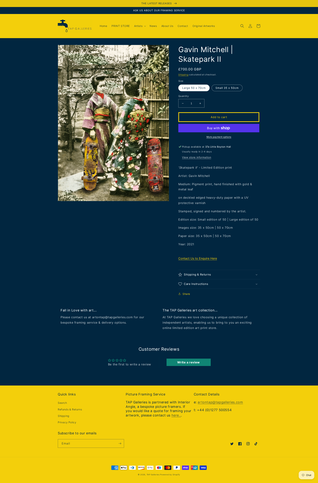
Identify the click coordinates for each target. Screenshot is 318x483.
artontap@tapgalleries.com (220, 402)
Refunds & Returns (70, 409)
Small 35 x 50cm (227, 87)
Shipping (183, 74)
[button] (139, 26)
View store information (196, 157)
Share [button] (186, 293)
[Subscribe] (120, 443)
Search (62, 402)
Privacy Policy (67, 422)
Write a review (188, 362)
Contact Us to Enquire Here (197, 258)
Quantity (183, 96)
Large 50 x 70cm (194, 87)
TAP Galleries (153, 474)
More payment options (218, 136)
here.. (176, 415)
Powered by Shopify (170, 474)
